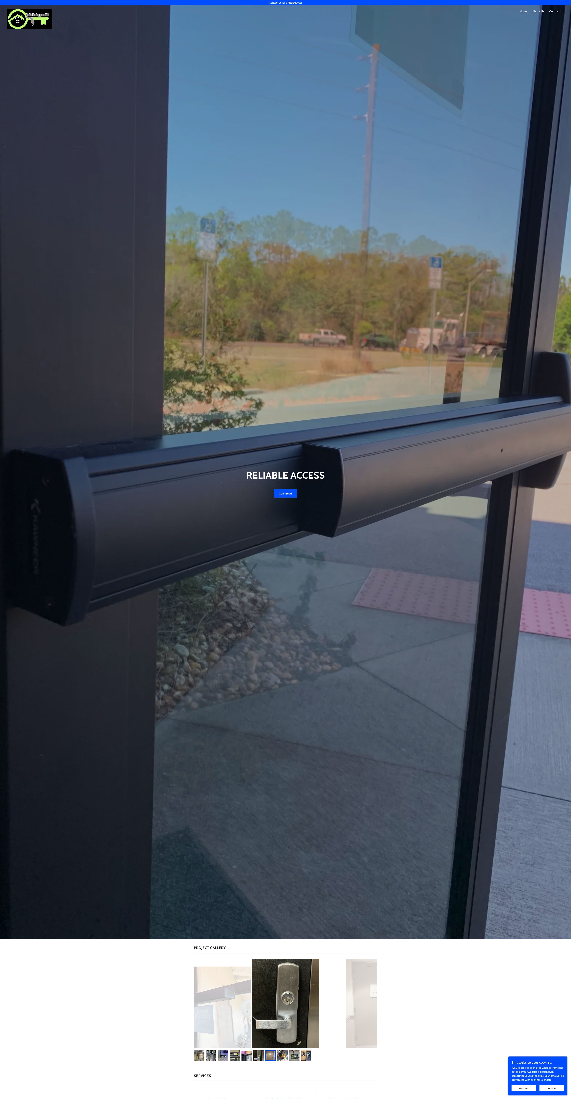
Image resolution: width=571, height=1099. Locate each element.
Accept (551, 1088)
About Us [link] (538, 11)
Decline (523, 1088)
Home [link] (524, 11)
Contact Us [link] (556, 11)
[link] (29, 10)
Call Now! (285, 493)
